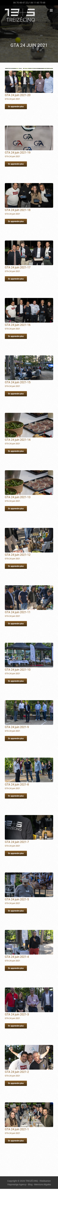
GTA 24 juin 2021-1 (17, 1129)
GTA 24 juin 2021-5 (17, 899)
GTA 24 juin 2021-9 (17, 727)
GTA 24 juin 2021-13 (17, 497)
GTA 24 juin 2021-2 (17, 1072)
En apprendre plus (16, 106)
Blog (30, 1184)
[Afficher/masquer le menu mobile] (51, 10)
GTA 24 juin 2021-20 (17, 95)
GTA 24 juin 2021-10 (17, 669)
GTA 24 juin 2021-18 (17, 210)
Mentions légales (42, 1184)
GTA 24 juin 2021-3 (17, 1014)
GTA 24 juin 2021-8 (17, 784)
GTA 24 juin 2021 (12, 99)
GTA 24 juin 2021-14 (17, 439)
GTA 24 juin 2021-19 (17, 152)
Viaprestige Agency (16, 1184)
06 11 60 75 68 (37, 2)
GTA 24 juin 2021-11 (17, 612)
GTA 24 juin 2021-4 (17, 956)
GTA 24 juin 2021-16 (17, 325)
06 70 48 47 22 (20, 2)
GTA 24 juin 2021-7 (17, 842)
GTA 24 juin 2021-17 (17, 267)
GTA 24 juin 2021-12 (17, 554)
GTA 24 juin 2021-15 (17, 382)
